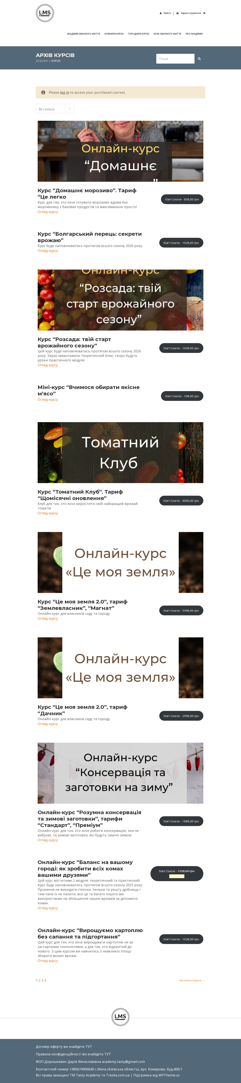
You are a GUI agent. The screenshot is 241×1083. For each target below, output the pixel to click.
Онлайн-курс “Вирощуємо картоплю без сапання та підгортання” (90, 933)
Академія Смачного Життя (83, 33)
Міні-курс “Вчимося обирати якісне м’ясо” (89, 390)
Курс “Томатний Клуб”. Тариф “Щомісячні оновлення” (80, 495)
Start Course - (182, 199)
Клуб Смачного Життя (167, 33)
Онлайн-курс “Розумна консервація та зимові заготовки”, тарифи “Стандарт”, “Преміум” (89, 818)
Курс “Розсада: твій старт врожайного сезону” (74, 342)
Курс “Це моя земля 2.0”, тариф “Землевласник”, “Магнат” (82, 604)
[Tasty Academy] (45, 13)
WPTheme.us (169, 1075)
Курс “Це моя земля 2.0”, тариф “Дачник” (82, 710)
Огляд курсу (48, 211)
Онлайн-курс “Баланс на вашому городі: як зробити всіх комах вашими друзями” (85, 868)
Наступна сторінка (192, 980)
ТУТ (88, 1046)
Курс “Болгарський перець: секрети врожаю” (90, 237)
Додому (42, 60)
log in (64, 92)
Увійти (167, 13)
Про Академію (194, 33)
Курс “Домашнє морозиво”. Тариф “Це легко (87, 193)
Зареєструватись (191, 13)
